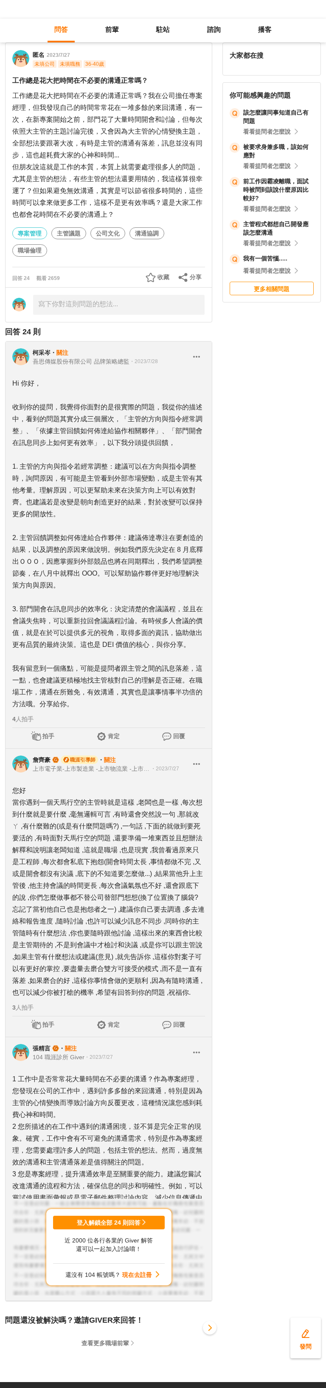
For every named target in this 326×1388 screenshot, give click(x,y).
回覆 (179, 736)
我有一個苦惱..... (265, 258)
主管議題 (69, 233)
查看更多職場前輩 (105, 1343)
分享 (196, 277)
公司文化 (108, 233)
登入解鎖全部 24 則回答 (109, 1222)
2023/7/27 (58, 55)
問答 (61, 29)
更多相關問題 (271, 288)
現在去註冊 (137, 1274)
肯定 (114, 736)
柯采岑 (42, 352)
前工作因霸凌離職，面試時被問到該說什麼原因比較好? (276, 189)
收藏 (163, 277)
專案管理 (30, 233)
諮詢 (214, 29)
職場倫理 (30, 250)
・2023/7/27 (165, 769)
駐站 (163, 29)
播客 (265, 29)
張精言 (42, 1048)
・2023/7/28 (143, 361)
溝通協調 (147, 233)
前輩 (112, 29)
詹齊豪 (42, 759)
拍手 (48, 736)
